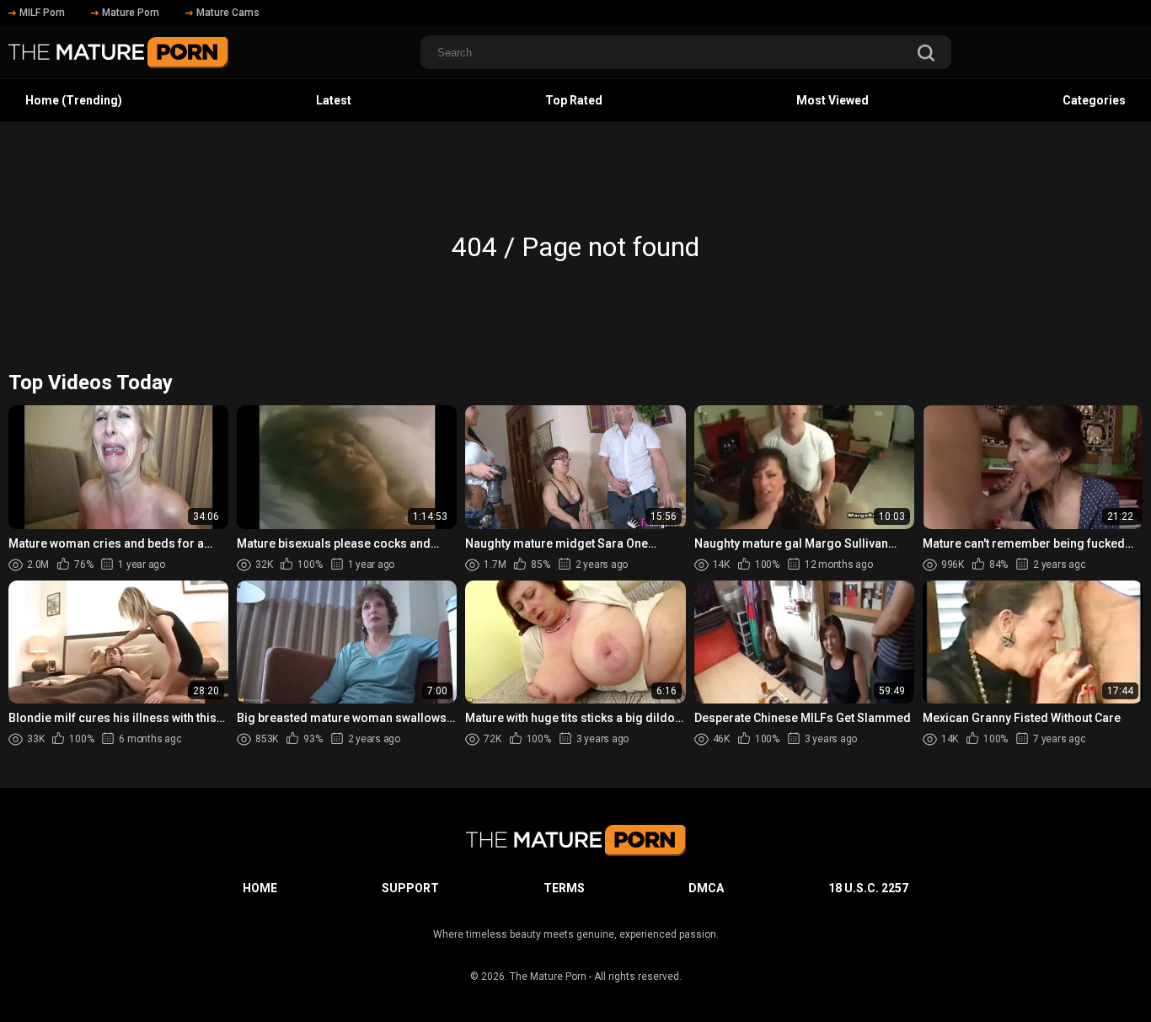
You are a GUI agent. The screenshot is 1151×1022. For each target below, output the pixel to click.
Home (260, 888)
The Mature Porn (548, 976)
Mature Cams (228, 13)
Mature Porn (130, 13)
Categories (1094, 100)
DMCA (706, 888)
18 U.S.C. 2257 (868, 888)
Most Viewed (832, 100)
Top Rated (573, 100)
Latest (333, 100)
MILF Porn (42, 13)
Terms (564, 888)
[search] (926, 54)
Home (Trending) (73, 100)
